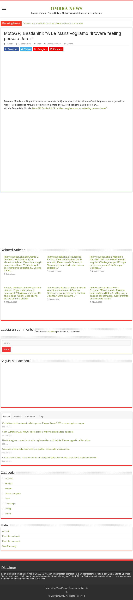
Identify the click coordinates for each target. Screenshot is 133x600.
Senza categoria (13, 493)
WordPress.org (9, 546)
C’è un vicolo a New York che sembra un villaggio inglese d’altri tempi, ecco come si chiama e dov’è (49, 457)
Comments (30, 416)
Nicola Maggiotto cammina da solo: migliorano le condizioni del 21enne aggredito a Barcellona (46, 440)
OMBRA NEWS (66, 8)
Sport (39, 44)
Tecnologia (10, 503)
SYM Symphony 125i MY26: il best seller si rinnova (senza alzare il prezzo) (37, 432)
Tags (41, 416)
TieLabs (84, 588)
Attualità (9, 478)
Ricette (8, 488)
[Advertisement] (66, 76)
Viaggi (8, 508)
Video (8, 513)
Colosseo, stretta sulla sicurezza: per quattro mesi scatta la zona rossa (53, 23)
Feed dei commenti (11, 541)
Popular (17, 416)
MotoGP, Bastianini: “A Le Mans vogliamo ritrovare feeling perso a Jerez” (69, 108)
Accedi (5, 531)
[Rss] (66, 592)
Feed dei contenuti (11, 536)
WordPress (61, 588)
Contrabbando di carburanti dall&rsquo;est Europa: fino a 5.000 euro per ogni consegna (43, 423)
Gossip (8, 483)
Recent (6, 416)
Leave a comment (54, 44)
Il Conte (10, 44)
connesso (51, 331)
